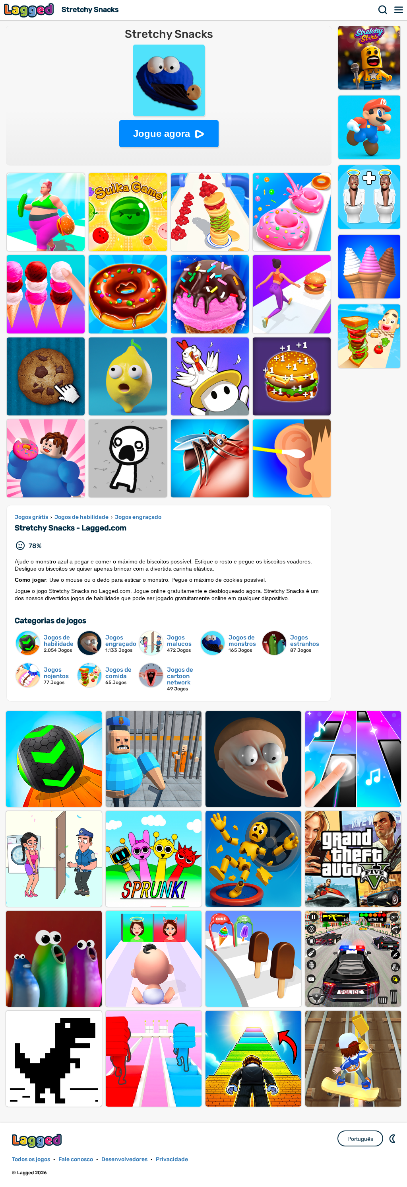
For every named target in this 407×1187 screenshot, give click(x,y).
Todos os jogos (31, 1159)
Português (360, 1139)
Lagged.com (38, 1140)
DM (393, 1138)
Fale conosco (75, 1159)
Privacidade (172, 1159)
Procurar (383, 10)
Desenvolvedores (124, 1159)
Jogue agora (161, 133)
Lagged (30, 10)
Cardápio (399, 10)
